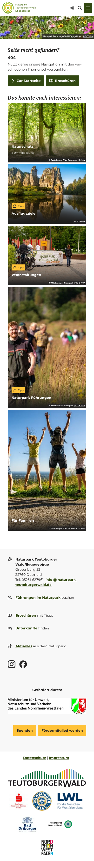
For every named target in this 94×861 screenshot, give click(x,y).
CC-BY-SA (88, 36)
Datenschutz (34, 758)
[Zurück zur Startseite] (19, 8)
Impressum (59, 758)
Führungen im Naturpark (37, 597)
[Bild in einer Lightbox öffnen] (47, 706)
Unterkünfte (26, 628)
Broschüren (25, 615)
